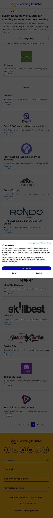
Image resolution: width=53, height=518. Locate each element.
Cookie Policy (45, 243)
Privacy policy (33, 243)
